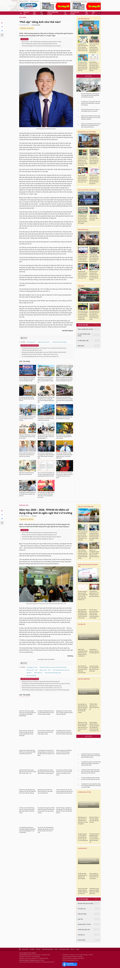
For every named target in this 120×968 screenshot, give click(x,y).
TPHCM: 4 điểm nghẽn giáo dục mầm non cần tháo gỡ (94, 707)
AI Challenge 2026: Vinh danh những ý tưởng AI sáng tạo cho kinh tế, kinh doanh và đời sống (83, 258)
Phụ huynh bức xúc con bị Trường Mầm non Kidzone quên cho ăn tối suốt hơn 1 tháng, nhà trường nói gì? (83, 315)
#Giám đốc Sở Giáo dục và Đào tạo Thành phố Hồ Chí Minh (53, 667)
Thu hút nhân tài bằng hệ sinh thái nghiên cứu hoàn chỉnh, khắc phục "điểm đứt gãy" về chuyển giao (46, 455)
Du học (65, 13)
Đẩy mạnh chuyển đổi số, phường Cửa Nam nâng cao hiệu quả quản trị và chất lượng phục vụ (88, 860)
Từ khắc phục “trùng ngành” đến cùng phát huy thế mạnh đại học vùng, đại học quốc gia (46, 418)
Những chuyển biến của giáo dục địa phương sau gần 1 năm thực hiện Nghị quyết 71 (46, 436)
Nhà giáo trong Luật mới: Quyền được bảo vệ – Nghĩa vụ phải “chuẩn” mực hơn (40, 354)
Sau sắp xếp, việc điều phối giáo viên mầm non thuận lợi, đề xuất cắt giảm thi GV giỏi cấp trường (83, 708)
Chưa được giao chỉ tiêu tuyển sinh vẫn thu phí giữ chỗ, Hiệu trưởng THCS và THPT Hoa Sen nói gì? (94, 315)
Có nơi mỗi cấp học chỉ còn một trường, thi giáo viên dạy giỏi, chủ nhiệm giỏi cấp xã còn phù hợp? (94, 48)
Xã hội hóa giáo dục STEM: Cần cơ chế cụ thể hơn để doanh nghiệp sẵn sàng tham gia (93, 160)
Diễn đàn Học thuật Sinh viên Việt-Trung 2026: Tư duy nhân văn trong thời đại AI (45, 791)
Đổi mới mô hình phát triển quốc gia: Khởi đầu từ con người (64, 417)
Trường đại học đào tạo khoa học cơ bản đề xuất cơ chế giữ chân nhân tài (27, 494)
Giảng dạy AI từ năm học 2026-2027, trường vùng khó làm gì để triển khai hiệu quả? (88, 144)
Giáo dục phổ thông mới (85, 506)
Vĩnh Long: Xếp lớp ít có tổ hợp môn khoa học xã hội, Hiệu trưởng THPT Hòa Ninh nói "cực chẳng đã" (82, 536)
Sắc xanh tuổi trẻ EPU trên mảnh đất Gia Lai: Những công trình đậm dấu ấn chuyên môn (88, 202)
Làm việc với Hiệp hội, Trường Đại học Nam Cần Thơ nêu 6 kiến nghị (94, 668)
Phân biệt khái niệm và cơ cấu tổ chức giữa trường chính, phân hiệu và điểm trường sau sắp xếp (94, 66)
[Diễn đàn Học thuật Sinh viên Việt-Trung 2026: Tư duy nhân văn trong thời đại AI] (46, 782)
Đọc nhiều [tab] (88, 76)
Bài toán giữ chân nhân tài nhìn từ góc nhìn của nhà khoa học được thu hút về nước (27, 454)
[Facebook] (2, 27)
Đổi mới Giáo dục (83, 229)
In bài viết (25, 337)
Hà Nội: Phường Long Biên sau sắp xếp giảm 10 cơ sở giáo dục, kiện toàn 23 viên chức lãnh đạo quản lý (94, 179)
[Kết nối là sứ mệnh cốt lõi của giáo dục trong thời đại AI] (27, 465)
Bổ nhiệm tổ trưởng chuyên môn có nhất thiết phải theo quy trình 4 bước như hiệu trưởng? (88, 31)
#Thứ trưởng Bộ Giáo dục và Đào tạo (61, 670)
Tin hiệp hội (81, 624)
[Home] (2, 23)
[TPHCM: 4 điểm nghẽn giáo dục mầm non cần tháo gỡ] (94, 699)
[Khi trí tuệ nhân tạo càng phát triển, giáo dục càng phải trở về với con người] (64, 428)
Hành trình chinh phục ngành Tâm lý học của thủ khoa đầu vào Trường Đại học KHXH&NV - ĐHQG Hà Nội (27, 713)
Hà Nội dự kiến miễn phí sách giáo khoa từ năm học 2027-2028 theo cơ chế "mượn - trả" (83, 179)
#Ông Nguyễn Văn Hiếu (32, 667)
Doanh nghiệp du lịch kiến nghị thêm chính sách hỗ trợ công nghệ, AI (94, 876)
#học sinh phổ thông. (31, 675)
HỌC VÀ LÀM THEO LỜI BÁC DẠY (87, 190)
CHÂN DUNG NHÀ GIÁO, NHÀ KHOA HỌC (88, 565)
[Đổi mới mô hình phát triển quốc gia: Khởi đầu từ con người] (64, 410)
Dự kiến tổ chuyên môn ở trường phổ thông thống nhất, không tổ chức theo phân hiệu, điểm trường (90, 755)
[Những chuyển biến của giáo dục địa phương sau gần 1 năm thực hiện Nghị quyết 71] (46, 428)
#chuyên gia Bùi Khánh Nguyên (59, 342)
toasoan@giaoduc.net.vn (95, 1)
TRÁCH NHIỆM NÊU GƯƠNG (85, 329)
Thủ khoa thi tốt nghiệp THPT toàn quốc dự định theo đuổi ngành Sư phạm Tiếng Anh (41, 45)
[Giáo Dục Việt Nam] (28, 6)
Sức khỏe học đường (74, 13)
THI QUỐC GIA (81, 908)
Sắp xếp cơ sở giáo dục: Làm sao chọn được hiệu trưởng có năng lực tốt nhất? (27, 436)
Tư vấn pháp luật (83, 340)
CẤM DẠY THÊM (82, 914)
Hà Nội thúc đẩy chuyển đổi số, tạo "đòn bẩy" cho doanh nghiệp (82, 876)
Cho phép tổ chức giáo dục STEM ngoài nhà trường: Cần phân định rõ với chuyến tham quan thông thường (46, 810)
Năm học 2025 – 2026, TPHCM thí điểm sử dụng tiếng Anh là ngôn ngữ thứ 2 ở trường (41, 41)
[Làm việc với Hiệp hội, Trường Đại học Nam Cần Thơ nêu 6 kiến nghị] (94, 661)
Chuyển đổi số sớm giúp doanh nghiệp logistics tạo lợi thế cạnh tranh (94, 891)
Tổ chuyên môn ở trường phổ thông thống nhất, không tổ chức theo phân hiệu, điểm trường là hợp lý (94, 536)
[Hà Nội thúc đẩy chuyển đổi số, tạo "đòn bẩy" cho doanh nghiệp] (83, 869)
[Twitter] (2, 31)
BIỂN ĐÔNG (81, 346)
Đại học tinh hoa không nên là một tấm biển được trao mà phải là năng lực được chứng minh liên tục (64, 400)
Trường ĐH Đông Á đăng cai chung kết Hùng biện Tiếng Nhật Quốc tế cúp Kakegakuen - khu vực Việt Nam (27, 830)
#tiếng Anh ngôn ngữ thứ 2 (44, 342)
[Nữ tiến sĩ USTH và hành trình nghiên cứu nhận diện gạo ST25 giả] (94, 812)
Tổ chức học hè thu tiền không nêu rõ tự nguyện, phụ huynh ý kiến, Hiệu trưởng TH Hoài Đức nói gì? (26, 810)
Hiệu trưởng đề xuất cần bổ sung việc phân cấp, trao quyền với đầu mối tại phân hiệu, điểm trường (83, 554)
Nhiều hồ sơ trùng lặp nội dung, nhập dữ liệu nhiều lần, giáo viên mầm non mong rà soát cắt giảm (83, 726)
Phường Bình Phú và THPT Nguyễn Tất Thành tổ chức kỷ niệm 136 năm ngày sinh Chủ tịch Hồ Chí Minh (82, 219)
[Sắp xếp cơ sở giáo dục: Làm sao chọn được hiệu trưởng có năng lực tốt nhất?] (27, 428)
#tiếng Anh (29, 672)
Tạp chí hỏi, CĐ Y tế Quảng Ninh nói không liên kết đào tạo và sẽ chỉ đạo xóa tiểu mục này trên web (45, 830)
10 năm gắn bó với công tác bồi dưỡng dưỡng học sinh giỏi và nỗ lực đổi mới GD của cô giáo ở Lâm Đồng (83, 161)
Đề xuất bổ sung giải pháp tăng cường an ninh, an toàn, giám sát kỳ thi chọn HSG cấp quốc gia (93, 275)
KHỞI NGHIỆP (81, 940)
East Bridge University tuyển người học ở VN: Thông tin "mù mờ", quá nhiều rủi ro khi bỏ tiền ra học (44, 348)
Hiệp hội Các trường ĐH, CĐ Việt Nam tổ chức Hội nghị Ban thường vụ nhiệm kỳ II (82, 653)
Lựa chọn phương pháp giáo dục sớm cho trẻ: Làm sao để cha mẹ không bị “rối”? (40, 356)
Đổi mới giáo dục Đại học (85, 903)
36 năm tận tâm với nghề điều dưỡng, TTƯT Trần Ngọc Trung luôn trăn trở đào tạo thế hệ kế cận (94, 838)
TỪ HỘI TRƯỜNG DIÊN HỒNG (84, 335)
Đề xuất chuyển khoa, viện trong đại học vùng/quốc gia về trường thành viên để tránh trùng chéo (64, 379)
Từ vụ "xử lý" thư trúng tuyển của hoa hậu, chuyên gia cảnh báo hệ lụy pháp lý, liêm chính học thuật (46, 474)
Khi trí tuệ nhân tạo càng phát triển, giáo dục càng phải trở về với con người (64, 436)
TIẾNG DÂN (81, 286)
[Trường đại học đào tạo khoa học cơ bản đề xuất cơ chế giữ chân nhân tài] (27, 485)
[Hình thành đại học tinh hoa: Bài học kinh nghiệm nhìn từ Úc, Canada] (27, 410)
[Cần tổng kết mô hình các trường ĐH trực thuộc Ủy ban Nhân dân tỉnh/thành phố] (83, 661)
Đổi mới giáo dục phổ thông (87, 132)
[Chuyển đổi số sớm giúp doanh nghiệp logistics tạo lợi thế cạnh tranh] (94, 884)
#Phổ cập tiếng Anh (31, 342)
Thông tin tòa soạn (34, 1)
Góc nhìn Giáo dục (84, 19)
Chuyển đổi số (82, 848)
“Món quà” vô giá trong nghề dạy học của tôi (32, 350)
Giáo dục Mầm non (84, 679)
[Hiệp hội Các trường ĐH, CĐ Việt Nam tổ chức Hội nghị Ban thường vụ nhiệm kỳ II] (83, 645)
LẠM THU (80, 919)
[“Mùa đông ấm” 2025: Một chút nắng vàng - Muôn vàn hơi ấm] (94, 210)
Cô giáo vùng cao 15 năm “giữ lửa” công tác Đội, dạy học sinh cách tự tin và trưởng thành (83, 837)
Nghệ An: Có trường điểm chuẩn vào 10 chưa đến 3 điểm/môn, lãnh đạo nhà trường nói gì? (94, 554)
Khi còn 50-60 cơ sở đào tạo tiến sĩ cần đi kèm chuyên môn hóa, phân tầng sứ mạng (46, 732)
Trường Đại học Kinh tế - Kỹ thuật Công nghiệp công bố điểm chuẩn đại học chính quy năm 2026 (91, 763)
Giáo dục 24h (26, 13)
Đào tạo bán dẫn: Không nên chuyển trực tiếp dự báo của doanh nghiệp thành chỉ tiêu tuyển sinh (88, 242)
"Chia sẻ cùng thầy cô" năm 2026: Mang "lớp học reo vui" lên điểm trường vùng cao (87, 804)
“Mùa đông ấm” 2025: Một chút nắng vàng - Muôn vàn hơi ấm (94, 217)
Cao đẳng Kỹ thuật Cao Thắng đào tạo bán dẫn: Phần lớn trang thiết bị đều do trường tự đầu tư (46, 771)
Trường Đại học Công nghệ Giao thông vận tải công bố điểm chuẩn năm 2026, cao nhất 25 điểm (91, 785)
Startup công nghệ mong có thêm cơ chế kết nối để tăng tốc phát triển (82, 891)
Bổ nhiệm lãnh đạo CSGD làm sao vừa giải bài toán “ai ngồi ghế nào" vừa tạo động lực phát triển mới (46, 400)
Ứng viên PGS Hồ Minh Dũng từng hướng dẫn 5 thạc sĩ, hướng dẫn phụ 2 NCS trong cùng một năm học (82, 614)
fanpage (69, 964)
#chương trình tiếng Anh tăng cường (53, 672)
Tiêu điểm (34, 13)
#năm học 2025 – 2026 (32, 670)
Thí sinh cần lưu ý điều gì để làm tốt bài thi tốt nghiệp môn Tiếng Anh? (38, 539)
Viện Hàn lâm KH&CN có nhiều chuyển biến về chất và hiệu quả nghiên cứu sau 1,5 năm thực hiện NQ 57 (64, 455)
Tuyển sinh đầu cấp (84, 929)
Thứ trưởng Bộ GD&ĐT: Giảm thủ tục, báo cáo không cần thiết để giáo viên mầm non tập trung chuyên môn (94, 726)
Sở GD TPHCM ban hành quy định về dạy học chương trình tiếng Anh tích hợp (39, 43)
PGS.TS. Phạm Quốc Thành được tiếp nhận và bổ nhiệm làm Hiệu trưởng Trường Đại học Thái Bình (94, 614)
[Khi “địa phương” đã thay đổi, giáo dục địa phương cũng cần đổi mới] (27, 390)
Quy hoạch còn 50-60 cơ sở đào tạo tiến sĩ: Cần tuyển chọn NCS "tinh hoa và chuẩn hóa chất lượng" (64, 772)
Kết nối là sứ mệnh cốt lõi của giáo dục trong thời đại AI (26, 473)
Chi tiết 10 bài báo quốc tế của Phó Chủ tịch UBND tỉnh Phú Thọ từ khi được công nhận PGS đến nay (83, 595)
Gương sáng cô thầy (84, 792)
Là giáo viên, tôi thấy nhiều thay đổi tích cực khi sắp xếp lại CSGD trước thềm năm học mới (83, 47)
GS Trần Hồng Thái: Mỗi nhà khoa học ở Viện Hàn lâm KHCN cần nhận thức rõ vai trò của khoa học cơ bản (46, 495)
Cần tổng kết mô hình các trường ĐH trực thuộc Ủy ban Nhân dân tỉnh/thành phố (83, 669)
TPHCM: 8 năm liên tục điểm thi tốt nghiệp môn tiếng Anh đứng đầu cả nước (39, 534)
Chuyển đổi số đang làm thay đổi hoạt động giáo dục (94, 651)
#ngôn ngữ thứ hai (38, 672)
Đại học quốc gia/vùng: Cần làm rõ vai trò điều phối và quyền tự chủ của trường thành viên (27, 379)
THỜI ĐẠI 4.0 (81, 935)
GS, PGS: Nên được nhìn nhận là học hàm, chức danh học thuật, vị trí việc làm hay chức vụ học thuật (64, 475)
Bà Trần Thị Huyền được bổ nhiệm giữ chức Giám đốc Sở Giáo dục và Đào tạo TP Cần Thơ (87, 578)
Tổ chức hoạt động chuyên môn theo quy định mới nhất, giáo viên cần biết (90, 778)
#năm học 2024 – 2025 (45, 670)
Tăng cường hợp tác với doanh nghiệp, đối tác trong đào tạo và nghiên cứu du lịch (87, 636)
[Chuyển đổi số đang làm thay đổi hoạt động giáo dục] (94, 645)
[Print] (2, 35)
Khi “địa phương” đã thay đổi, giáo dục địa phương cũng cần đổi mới (26, 399)
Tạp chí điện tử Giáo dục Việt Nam (46, 659)
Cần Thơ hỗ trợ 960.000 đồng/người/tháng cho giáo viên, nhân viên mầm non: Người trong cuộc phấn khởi (87, 690)
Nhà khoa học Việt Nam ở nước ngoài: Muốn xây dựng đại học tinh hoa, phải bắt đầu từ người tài (45, 380)
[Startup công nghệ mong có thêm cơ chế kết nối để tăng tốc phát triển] (83, 884)
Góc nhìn (41, 13)
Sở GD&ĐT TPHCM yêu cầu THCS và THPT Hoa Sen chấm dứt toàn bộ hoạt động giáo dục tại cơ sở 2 (88, 298)
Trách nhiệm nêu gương (53, 13)
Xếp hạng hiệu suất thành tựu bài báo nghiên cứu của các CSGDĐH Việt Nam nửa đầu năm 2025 (44, 352)
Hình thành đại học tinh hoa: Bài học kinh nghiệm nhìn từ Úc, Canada (27, 418)
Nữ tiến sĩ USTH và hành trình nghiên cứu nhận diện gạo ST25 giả (94, 820)
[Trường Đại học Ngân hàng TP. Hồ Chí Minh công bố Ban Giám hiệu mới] (94, 587)
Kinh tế (93, 13)
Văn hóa (86, 13)
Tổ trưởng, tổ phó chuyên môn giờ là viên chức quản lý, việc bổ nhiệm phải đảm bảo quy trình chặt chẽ (82, 66)
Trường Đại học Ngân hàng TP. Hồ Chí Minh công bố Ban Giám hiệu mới (94, 594)
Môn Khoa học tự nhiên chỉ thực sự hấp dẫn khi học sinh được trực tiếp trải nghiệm (82, 821)
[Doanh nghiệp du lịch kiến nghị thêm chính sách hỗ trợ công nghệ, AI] (94, 869)
